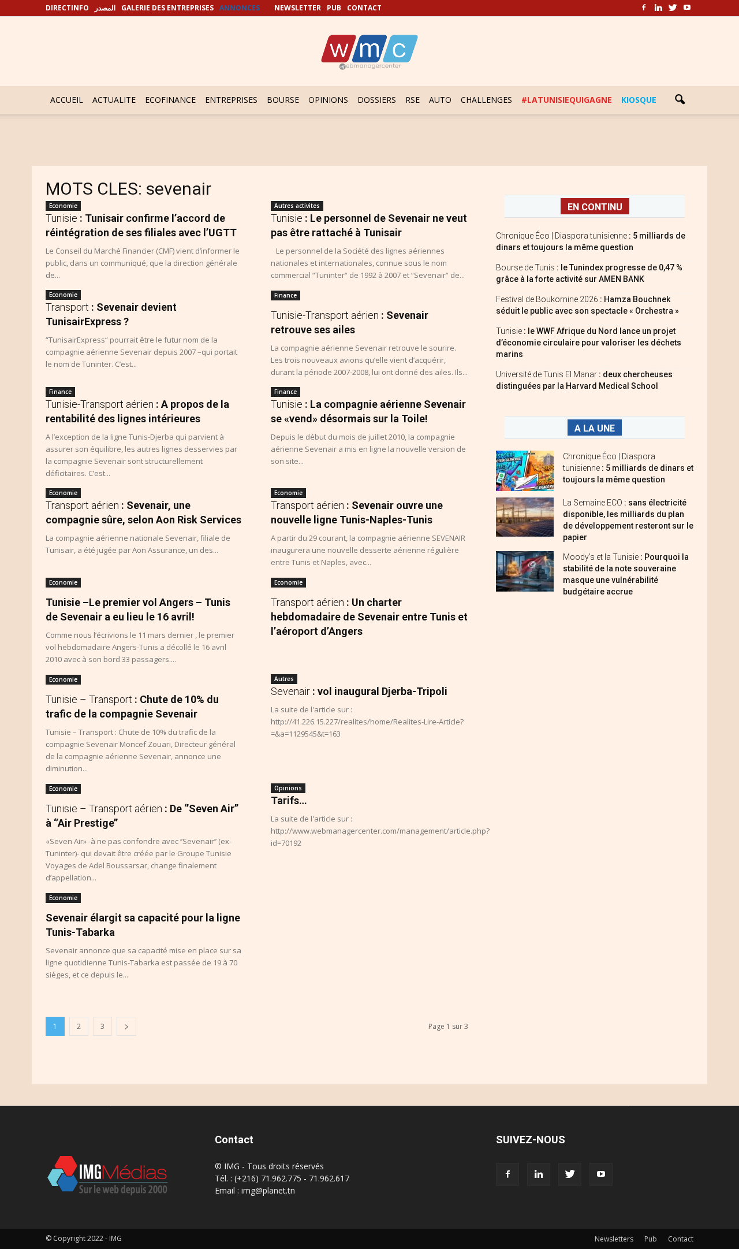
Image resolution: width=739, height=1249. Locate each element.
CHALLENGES (486, 99)
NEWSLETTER (297, 8)
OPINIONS (328, 99)
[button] (679, 100)
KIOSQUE (638, 99)
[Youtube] (687, 8)
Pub (650, 1239)
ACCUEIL (66, 99)
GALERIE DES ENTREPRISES (167, 8)
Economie (63, 206)
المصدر (105, 8)
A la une (594, 428)
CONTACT (364, 8)
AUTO (440, 99)
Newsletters (614, 1239)
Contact (680, 1239)
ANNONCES (239, 8)
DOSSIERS (376, 99)
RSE (412, 99)
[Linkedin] (658, 8)
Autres (284, 679)
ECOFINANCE (170, 99)
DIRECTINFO (67, 8)
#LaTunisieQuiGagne (566, 99)
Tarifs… (289, 800)
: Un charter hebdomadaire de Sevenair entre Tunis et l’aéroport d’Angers (369, 616)
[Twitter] (672, 8)
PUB (334, 8)
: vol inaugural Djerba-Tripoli (359, 691)
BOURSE (283, 99)
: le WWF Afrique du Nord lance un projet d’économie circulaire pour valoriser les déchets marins (588, 342)
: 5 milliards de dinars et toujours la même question (628, 468)
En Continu (595, 207)
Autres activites (297, 206)
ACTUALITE (114, 99)
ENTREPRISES (231, 99)
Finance (285, 295)
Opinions (288, 788)
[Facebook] (643, 8)
